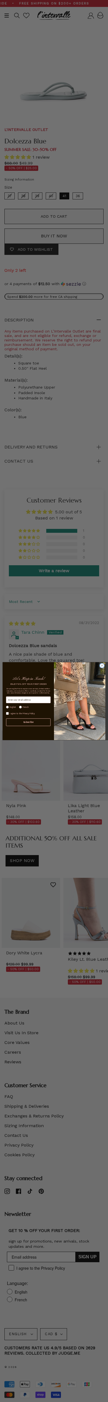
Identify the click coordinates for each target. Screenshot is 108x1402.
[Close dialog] (102, 665)
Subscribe (28, 722)
